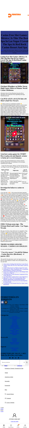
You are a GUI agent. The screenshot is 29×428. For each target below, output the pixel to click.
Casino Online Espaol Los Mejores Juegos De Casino (15, 268)
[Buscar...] (26, 362)
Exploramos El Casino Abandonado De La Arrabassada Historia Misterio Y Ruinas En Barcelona (15, 270)
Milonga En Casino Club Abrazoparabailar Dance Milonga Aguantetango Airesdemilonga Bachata (14, 279)
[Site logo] (14, 30)
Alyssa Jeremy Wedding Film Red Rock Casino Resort (15, 264)
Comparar (8, 398)
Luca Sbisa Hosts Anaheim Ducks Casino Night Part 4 (15, 276)
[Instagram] (6, 302)
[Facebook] (2, 302)
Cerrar (2, 408)
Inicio (2, 50)
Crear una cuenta (14, 421)
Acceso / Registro (10, 402)
